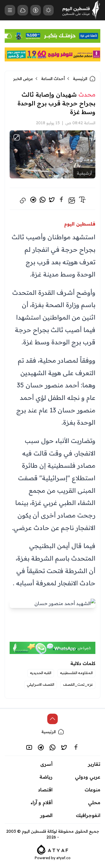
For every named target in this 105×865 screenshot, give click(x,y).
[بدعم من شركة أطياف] (52, 849)
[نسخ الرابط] (22, 200)
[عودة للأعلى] (52, 719)
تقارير (94, 764)
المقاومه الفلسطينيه (76, 673)
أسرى (46, 764)
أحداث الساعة (53, 78)
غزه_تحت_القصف (78, 684)
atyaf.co (63, 858)
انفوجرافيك (88, 815)
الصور (46, 815)
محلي (94, 802)
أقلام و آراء (41, 802)
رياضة (45, 777)
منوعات (92, 790)
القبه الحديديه (40, 673)
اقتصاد (45, 790)
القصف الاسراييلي (40, 684)
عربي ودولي (87, 777)
